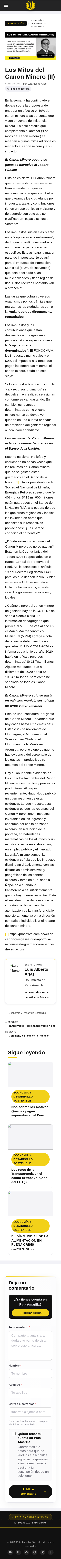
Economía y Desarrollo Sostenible (38, 23)
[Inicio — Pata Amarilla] (30, 5)
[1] (17, 482)
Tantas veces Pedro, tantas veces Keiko (32, 1025)
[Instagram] (34, 1552)
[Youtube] (10, 1552)
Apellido (15, 1384)
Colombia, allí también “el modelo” (29, 1035)
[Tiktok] (51, 1552)
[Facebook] (26, 1552)
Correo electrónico (22, 1404)
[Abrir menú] (6, 5)
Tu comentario (19, 1327)
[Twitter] (42, 1552)
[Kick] (18, 1552)
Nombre (15, 1365)
